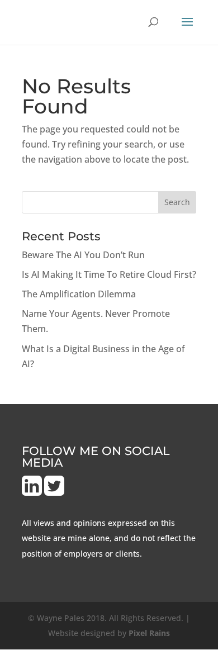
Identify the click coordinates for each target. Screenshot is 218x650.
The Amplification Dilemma (79, 294)
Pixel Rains (149, 633)
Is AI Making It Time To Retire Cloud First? (109, 274)
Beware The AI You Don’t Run (83, 255)
